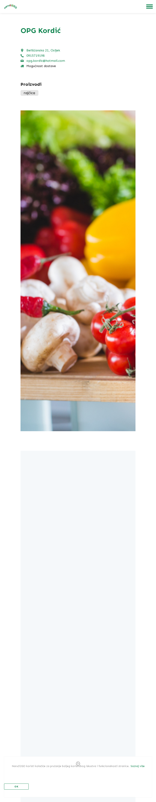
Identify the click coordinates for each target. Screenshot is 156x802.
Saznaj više (138, 766)
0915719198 (35, 56)
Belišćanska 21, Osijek (43, 50)
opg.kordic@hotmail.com (45, 61)
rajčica (29, 93)
